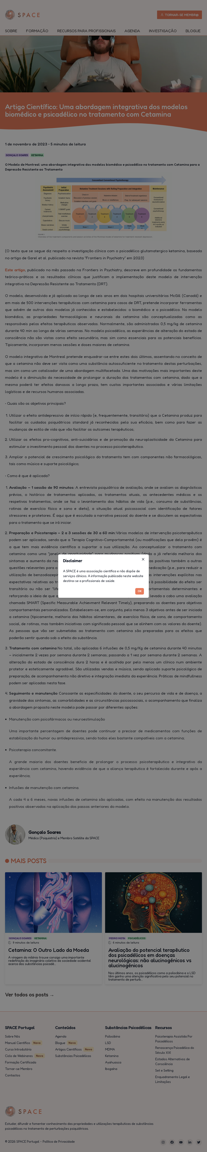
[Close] (143, 559)
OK (140, 591)
